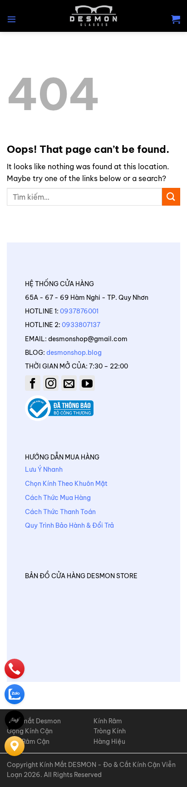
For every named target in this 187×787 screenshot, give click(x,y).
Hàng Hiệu (109, 741)
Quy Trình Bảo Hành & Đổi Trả (69, 525)
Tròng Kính (110, 731)
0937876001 (79, 311)
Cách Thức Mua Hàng (58, 498)
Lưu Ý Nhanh (44, 469)
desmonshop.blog (74, 352)
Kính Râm (108, 721)
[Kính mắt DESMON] (94, 16)
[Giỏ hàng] (175, 19)
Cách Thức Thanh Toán (60, 512)
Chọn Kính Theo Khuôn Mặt (66, 483)
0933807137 (81, 325)
